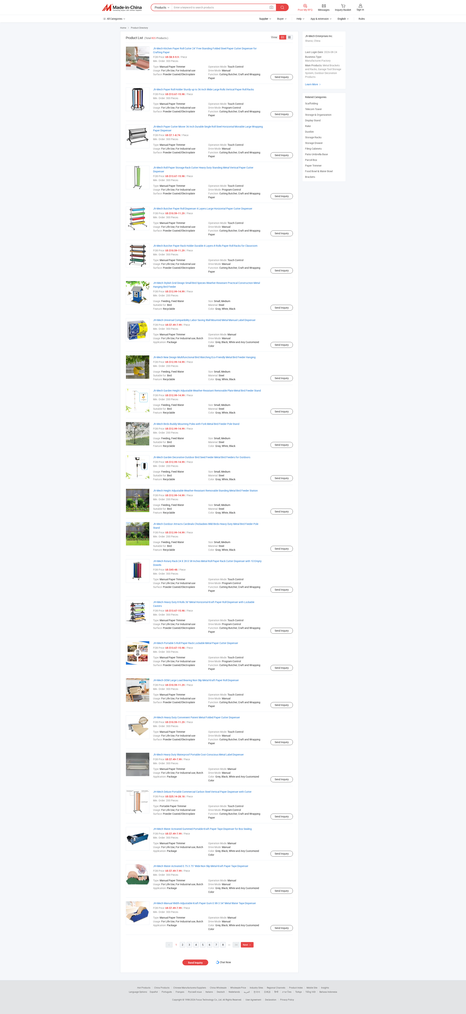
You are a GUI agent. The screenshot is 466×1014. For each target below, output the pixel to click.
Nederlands (234, 991)
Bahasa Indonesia (328, 991)
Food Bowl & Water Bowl (319, 171)
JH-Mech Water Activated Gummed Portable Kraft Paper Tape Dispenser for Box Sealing (202, 829)
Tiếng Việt (310, 991)
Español (154, 991)
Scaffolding (311, 103)
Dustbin (309, 131)
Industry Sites (256, 987)
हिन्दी (276, 991)
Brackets (310, 177)
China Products (161, 987)
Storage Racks (313, 137)
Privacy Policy (287, 999)
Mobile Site (312, 987)
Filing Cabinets (313, 148)
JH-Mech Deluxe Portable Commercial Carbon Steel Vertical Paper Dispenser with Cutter (202, 791)
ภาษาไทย (286, 991)
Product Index (296, 987)
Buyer (280, 18)
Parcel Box (311, 160)
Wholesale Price (238, 987)
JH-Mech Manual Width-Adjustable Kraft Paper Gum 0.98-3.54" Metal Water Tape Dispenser (204, 903)
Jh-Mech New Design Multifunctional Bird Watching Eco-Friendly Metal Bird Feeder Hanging (204, 357)
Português (167, 991)
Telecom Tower (313, 109)
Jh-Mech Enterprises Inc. (319, 36)
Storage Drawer (314, 143)
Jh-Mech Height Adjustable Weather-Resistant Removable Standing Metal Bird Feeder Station (205, 490)
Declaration (270, 999)
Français (180, 991)
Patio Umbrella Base (316, 154)
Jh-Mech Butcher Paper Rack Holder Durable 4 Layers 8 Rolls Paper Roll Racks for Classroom (205, 245)
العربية (247, 991)
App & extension (320, 18)
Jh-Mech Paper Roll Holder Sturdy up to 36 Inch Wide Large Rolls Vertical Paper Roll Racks (203, 89)
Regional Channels (276, 987)
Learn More (313, 84)
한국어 (257, 991)
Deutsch (221, 991)
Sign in (360, 9)
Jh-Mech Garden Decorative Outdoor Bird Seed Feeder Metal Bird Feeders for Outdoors (201, 457)
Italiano (209, 991)
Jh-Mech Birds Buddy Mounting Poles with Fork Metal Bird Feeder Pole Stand (196, 424)
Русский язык (195, 991)
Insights (325, 987)
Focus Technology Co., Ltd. (209, 999)
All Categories (114, 18)
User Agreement (253, 999)
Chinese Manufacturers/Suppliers (189, 987)
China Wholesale (218, 987)
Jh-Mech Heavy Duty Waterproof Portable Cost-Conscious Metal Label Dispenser (198, 754)
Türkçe (298, 991)
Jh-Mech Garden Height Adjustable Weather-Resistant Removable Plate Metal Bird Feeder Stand (207, 390)
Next (247, 944)
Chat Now (225, 962)
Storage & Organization (318, 114)
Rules (362, 18)
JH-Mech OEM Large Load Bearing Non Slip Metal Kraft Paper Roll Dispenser (196, 680)
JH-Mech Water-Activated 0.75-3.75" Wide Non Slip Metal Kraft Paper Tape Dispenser (200, 866)
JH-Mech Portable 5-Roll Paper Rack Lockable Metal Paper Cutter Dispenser (195, 643)
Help (299, 18)
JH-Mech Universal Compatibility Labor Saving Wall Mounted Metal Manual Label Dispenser (204, 320)
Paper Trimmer (313, 165)
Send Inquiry (282, 77)
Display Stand (313, 120)
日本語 (267, 991)
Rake (308, 126)
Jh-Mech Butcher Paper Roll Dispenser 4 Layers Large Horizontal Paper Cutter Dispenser (202, 208)
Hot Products (143, 987)
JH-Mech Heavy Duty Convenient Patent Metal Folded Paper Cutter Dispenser (196, 717)
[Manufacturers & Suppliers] (122, 7)
